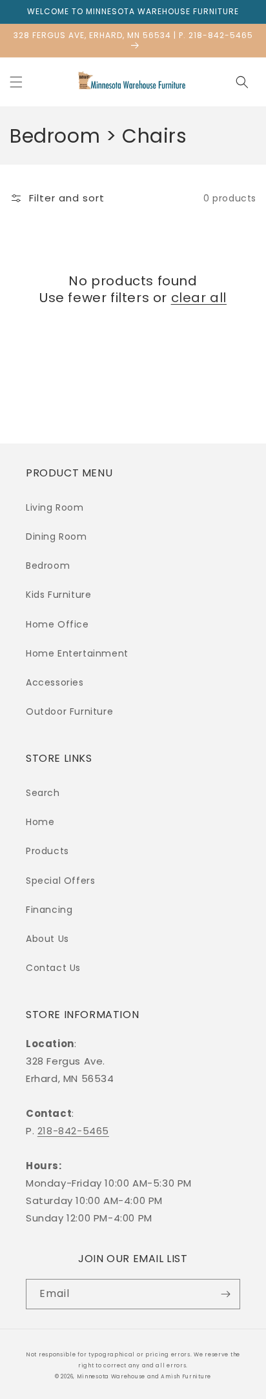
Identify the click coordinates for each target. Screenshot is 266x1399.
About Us (47, 938)
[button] (16, 82)
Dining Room (56, 536)
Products (47, 850)
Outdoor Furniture (69, 711)
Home (40, 821)
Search (43, 792)
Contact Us (53, 967)
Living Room (55, 507)
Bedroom (48, 565)
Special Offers (60, 880)
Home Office (57, 624)
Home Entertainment (77, 653)
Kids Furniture (58, 594)
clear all (199, 297)
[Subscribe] (225, 1294)
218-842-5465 (73, 1131)
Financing (49, 909)
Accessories (55, 682)
